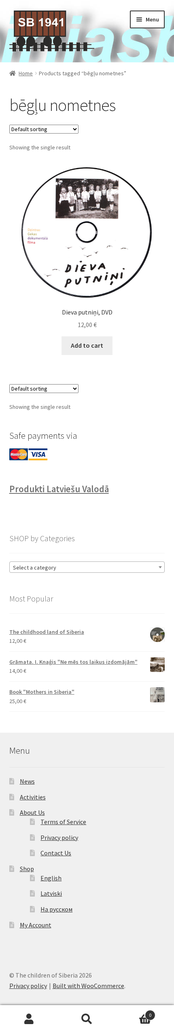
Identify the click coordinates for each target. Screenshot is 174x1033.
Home (26, 73)
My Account (35, 925)
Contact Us (55, 853)
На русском (56, 909)
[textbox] (87, 567)
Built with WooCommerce (88, 986)
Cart (134, 1012)
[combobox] (87, 567)
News (27, 781)
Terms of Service (63, 822)
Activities (33, 797)
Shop (27, 869)
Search (87, 1019)
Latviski (51, 893)
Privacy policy (59, 837)
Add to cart (87, 345)
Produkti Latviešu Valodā (59, 489)
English (51, 878)
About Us (32, 812)
